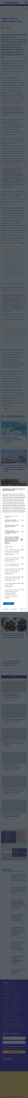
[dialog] (14, 549)
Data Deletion (5, 609)
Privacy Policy (22, 609)
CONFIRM (8, 603)
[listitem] (14, 517)
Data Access (14, 609)
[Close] (24, 489)
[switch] (22, 520)
